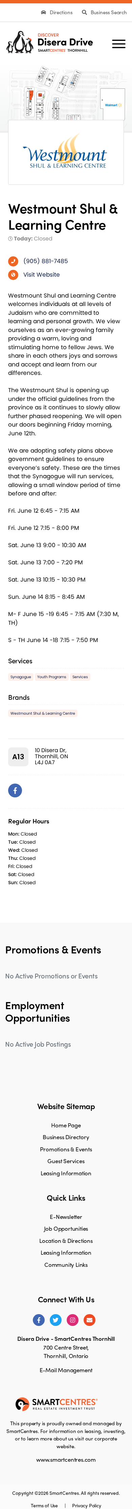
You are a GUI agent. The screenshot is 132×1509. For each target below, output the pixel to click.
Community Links (66, 1264)
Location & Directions (66, 1240)
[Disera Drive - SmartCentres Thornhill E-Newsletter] (89, 1320)
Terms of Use (45, 1505)
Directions (61, 12)
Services (80, 677)
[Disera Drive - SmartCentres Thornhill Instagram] (73, 1320)
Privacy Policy (86, 1505)
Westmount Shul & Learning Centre (42, 713)
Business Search (108, 12)
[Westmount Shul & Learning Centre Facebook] (15, 790)
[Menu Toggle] (119, 41)
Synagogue (20, 677)
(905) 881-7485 (45, 261)
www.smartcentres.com (66, 1459)
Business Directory (66, 1137)
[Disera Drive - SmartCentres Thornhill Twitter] (56, 1320)
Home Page (66, 1125)
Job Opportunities (66, 1228)
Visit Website (41, 275)
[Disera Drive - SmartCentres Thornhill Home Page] (49, 41)
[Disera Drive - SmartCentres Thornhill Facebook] (39, 1320)
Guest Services (65, 1161)
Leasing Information (66, 1173)
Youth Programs (51, 677)
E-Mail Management (66, 1370)
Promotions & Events (66, 1149)
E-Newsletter (66, 1216)
